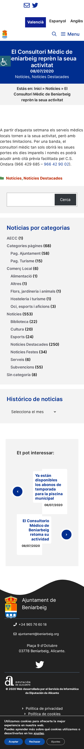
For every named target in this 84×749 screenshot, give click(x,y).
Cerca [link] (65, 199)
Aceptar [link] (13, 741)
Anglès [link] (76, 21)
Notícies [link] (22, 76)
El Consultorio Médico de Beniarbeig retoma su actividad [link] (36, 530)
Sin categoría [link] (19, 374)
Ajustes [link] (55, 741)
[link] (5, 61)
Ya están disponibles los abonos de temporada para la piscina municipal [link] (49, 487)
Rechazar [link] (34, 741)
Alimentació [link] (21, 276)
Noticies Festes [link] (24, 352)
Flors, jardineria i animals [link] (33, 291)
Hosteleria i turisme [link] (28, 299)
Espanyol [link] (57, 21)
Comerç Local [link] (19, 268)
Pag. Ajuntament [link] (26, 253)
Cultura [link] (17, 329)
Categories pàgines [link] (24, 246)
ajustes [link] (39, 733)
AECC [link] (12, 238)
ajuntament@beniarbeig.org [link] (38, 634)
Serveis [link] (17, 359)
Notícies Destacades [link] (50, 76)
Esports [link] (18, 337)
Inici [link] (37, 88)
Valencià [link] (35, 22)
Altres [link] (16, 283)
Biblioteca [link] (19, 321)
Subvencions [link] (22, 367)
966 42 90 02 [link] (56, 164)
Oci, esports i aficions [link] (30, 306)
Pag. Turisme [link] (22, 261)
